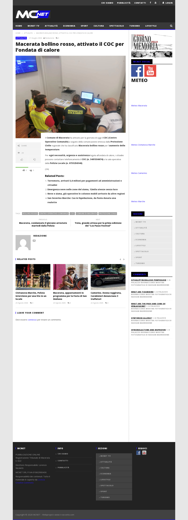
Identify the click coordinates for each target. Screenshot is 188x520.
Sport (84, 25)
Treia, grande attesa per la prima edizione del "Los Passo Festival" (98, 223)
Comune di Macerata (86, 213)
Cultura (99, 25)
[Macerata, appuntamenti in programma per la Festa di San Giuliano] (70, 277)
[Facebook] (150, 2)
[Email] (34, 240)
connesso (32, 319)
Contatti (140, 3)
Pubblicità (123, 3)
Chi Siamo (107, 3)
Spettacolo (116, 25)
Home (19, 25)
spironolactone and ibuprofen (148, 330)
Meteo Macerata (139, 105)
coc (72, 213)
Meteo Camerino (139, 173)
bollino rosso (30, 213)
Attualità (51, 25)
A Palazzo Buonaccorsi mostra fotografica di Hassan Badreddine (151, 282)
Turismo (134, 25)
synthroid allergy (141, 318)
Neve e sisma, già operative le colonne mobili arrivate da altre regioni (86, 193)
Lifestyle (151, 25)
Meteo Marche (138, 201)
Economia (69, 25)
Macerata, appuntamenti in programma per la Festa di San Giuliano (70, 295)
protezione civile (107, 213)
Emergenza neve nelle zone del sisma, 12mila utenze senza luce (82, 189)
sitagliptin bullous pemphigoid (148, 280)
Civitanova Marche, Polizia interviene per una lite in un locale (31, 295)
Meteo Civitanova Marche (143, 144)
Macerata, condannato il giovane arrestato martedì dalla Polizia (43, 223)
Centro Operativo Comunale (53, 213)
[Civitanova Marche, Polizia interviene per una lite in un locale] (33, 277)
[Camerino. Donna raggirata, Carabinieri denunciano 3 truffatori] (108, 277)
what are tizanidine (142, 292)
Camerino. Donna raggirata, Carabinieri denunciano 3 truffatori (106, 295)
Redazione (49, 38)
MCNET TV (33, 25)
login (169, 3)
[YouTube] (155, 2)
